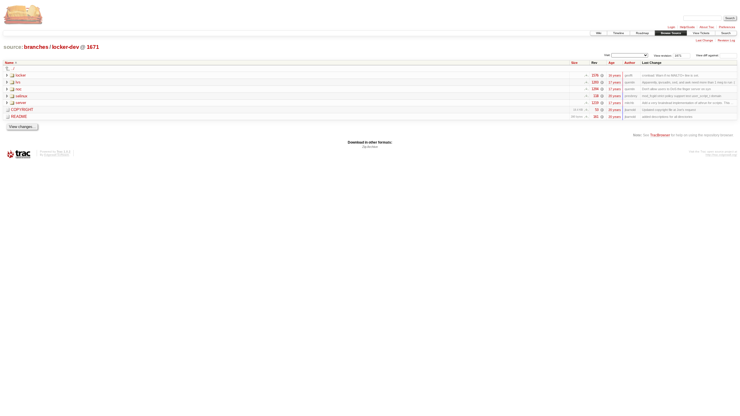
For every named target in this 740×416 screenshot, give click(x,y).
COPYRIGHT (22, 109)
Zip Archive (370, 146)
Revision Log (726, 40)
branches (36, 47)
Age (611, 62)
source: (13, 47)
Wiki (598, 33)
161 (595, 117)
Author (629, 62)
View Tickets (701, 33)
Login (671, 27)
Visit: (607, 55)
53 (596, 110)
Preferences (727, 27)
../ (12, 68)
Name (9, 62)
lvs (18, 82)
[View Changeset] (602, 75)
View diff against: (708, 55)
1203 (594, 82)
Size (574, 62)
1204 (594, 89)
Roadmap (642, 33)
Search (726, 33)
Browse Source (671, 33)
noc (19, 89)
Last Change (704, 40)
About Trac (707, 27)
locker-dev (65, 47)
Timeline (618, 33)
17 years (614, 82)
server (21, 103)
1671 (93, 47)
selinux (21, 96)
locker (21, 75)
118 (595, 96)
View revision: (663, 55)
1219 (594, 103)
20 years (614, 96)
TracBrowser (660, 135)
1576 (594, 75)
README (19, 116)
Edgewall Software (56, 154)
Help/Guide (687, 27)
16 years (614, 75)
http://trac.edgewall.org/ (721, 154)
